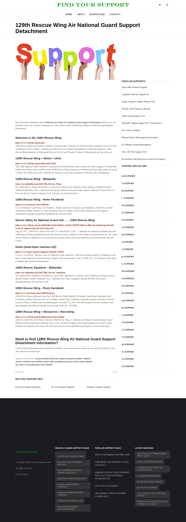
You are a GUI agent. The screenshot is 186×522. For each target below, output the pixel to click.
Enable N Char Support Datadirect (68, 486)
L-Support (128, 264)
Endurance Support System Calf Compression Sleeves (152, 503)
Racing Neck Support (147, 488)
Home (68, 14)
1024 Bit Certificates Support (29, 362)
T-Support (128, 322)
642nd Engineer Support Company (75, 359)
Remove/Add (97, 14)
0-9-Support (128, 176)
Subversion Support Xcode (70, 501)
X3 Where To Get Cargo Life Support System (150, 469)
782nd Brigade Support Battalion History (67, 508)
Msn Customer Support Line (112, 455)
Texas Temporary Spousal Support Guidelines (69, 471)
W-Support (128, 344)
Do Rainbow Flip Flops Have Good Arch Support (143, 159)
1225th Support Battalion (47, 359)
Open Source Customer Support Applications (152, 455)
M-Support (128, 271)
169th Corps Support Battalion (58, 362)
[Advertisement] (66, 102)
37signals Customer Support (98, 387)
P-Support (128, 293)
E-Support (128, 212)
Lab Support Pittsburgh (148, 476)
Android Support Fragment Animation (70, 494)
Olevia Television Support (149, 462)
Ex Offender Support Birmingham (136, 145)
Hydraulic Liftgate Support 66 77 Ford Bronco (142, 123)
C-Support (128, 198)
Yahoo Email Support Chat (133, 116)
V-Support (128, 337)
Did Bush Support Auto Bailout (71, 479)
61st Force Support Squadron (28, 387)
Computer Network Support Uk (135, 94)
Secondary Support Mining (150, 482)
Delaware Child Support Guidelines (110, 495)
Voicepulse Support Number (70, 456)
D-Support (128, 205)
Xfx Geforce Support (131, 130)
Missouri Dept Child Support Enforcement (140, 137)
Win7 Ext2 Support (106, 486)
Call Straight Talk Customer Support (151, 495)
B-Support (128, 191)
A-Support (128, 183)
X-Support (128, 352)
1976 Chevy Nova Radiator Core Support (34, 365)
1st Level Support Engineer (62, 387)
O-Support (128, 286)
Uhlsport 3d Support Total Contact (112, 463)
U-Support (128, 330)
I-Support (127, 242)
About (81, 14)
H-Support (128, 234)
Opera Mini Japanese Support (134, 87)
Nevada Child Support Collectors (136, 109)
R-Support (128, 308)
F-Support (128, 220)
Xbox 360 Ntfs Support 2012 (134, 152)
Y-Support (128, 359)
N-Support (128, 278)
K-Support (128, 256)
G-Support (128, 227)
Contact (115, 14)
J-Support (128, 249)
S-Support (128, 315)
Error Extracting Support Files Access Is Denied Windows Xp (112, 475)
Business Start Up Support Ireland (69, 463)
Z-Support (128, 366)
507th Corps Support (83, 362)
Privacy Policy (21, 474)
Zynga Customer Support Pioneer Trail (138, 101)
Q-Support (128, 300)
